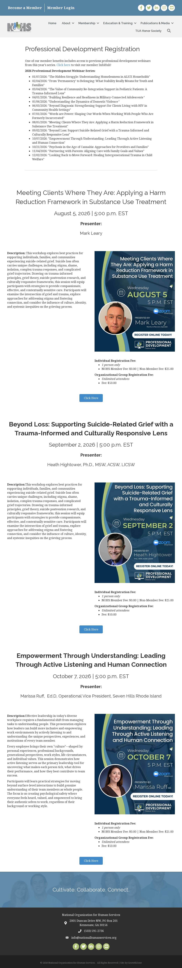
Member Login (60, 7)
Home (52, 23)
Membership (86, 23)
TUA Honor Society (148, 31)
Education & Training (118, 23)
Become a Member (25, 7)
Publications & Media (155, 23)
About (66, 23)
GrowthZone (135, 962)
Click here (63, 65)
